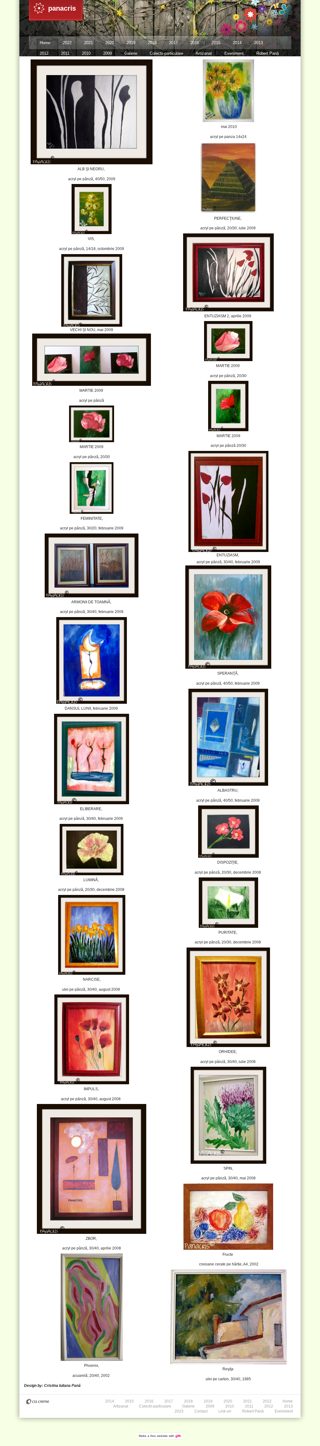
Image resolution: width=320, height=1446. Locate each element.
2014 (237, 42)
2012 (44, 53)
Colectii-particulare (166, 53)
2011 (65, 53)
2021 (88, 42)
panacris (62, 8)
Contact (201, 1411)
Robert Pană (267, 53)
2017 (173, 42)
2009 (107, 53)
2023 (179, 1411)
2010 (86, 53)
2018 (152, 42)
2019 (131, 42)
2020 (109, 42)
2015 (216, 42)
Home (45, 42)
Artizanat (204, 53)
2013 (258, 42)
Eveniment (234, 53)
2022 (67, 42)
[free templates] (37, 1401)
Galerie (130, 53)
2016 (194, 42)
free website (159, 1436)
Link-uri (224, 1411)
